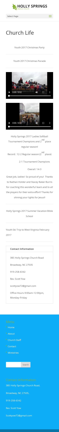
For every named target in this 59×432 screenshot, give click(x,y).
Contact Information (22, 248)
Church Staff (14, 340)
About (11, 333)
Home (11, 327)
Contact (12, 346)
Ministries (13, 352)
